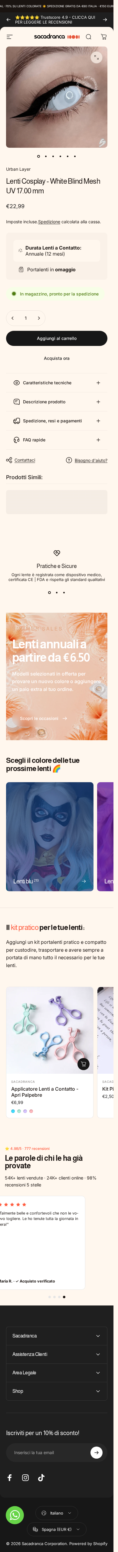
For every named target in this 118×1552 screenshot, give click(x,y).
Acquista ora (57, 358)
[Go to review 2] (54, 1297)
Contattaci (25, 460)
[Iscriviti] (96, 1453)
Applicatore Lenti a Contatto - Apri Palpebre (44, 1092)
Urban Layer (18, 169)
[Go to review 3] (59, 1297)
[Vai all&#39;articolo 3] (53, 156)
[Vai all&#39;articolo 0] (38, 156)
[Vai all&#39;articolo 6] (75, 156)
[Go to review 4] (64, 1297)
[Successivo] (105, 19)
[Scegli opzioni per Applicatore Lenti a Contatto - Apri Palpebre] (83, 1064)
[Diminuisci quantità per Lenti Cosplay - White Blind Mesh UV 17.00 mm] (12, 318)
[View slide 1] (49, 592)
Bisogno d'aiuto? (91, 460)
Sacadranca (23, 1081)
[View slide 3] (64, 592)
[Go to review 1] (49, 1297)
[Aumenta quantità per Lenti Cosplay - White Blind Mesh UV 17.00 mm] (38, 318)
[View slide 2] (57, 592)
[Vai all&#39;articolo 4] (60, 156)
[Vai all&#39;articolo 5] (67, 156)
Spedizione (49, 221)
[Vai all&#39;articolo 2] (46, 156)
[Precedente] (8, 19)
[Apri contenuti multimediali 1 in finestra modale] (96, 57)
